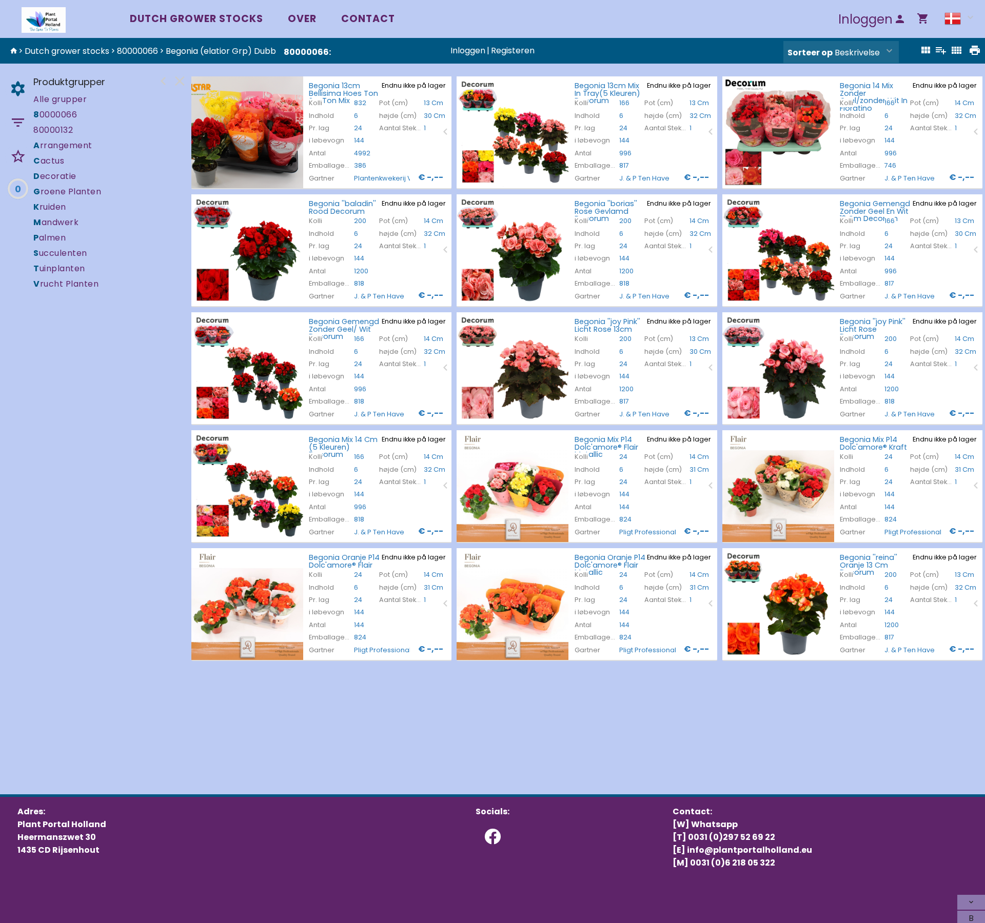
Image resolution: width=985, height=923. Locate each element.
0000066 (55, 115)
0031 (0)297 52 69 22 (731, 837)
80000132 (53, 130)
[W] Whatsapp (705, 824)
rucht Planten (65, 284)
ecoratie (54, 176)
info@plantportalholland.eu (749, 850)
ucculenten (60, 253)
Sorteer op (810, 52)
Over (302, 19)
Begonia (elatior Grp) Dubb (221, 51)
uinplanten (59, 268)
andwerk (55, 222)
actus (48, 161)
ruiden (49, 207)
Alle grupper (60, 99)
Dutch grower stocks (196, 19)
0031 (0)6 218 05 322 (732, 863)
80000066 (137, 51)
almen (49, 238)
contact (368, 19)
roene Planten (67, 191)
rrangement (62, 145)
